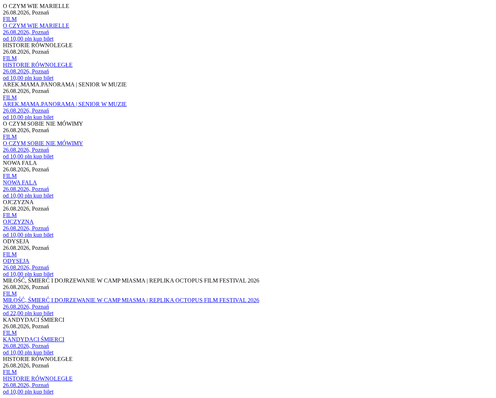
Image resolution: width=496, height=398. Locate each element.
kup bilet (43, 39)
